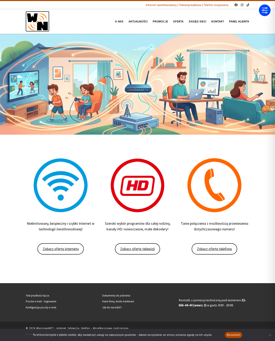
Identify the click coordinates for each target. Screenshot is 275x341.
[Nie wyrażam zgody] (270, 335)
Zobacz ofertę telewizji (137, 248)
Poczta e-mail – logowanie (41, 301)
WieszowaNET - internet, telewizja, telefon (63, 328)
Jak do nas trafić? (112, 307)
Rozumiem (233, 334)
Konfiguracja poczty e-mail (41, 307)
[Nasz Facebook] (236, 5)
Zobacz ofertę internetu (61, 248)
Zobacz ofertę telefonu (214, 248)
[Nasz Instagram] (242, 5)
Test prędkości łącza (37, 295)
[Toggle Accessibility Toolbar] (264, 10)
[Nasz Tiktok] (248, 5)
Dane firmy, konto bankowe (118, 301)
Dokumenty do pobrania (116, 295)
